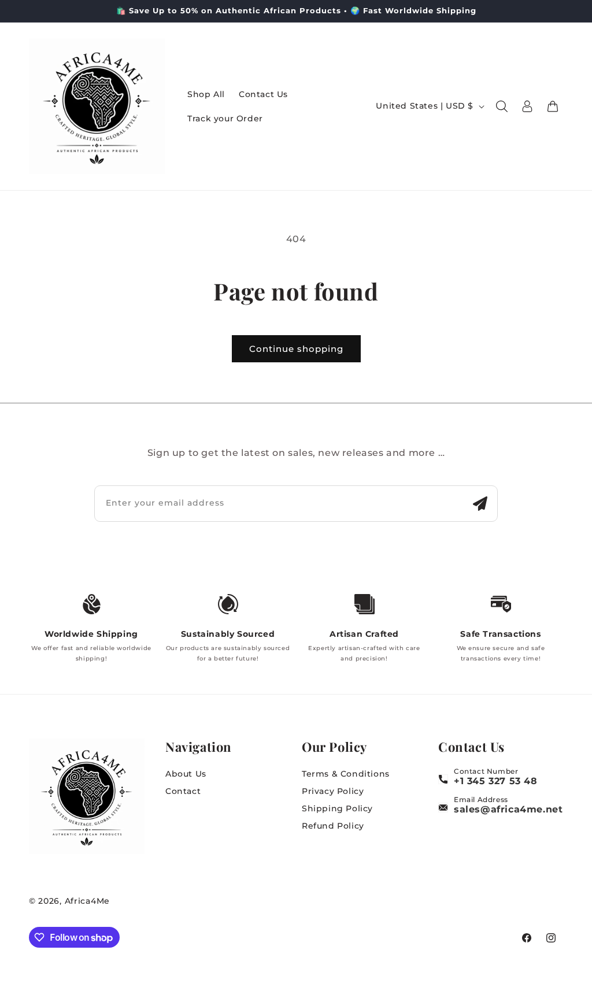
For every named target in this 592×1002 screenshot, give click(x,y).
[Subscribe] (480, 503)
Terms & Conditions (346, 774)
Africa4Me (87, 901)
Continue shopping (296, 348)
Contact (183, 791)
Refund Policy (333, 826)
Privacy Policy (333, 791)
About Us (185, 774)
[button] (502, 106)
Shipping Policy (337, 808)
